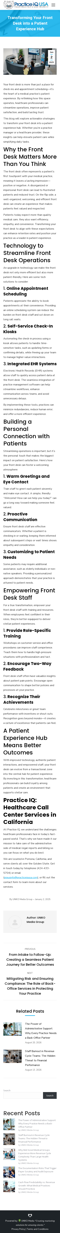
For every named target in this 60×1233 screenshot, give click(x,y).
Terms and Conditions (37, 1229)
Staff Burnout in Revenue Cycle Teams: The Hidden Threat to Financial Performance (40, 1058)
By (21, 899)
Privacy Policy (18, 1229)
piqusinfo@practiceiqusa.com (21, 877)
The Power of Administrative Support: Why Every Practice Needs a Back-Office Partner (41, 1031)
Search (6, 1090)
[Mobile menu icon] (53, 5)
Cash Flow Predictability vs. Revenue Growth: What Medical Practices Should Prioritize (36, 1185)
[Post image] (12, 1029)
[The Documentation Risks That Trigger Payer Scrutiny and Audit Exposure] (9, 1173)
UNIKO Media (27, 1220)
